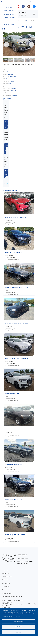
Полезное (4, 2)
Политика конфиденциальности (12, 596)
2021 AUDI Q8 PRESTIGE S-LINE (14, 464)
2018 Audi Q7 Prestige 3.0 (13, 499)
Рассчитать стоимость (6, 124)
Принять (18, 632)
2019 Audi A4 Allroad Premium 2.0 (16, 358)
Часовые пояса (9, 10)
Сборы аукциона (9, 14)
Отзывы (4, 590)
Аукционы (5, 570)
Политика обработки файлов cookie (12, 616)
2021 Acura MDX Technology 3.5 (15, 217)
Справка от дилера (9, 17)
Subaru (23, 21)
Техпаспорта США (9, 24)
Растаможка (5, 580)
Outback (28, 21)
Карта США (9, 7)
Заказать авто (6, 573)
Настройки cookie (18, 621)
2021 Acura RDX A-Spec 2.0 (13, 252)
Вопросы (13, 2)
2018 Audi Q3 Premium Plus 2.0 (15, 535)
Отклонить (18, 626)
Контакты (33, 2)
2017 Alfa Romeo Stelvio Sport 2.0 (16, 287)
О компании (23, 2)
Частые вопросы (7, 593)
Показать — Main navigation (34, 14)
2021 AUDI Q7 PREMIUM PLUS (14, 393)
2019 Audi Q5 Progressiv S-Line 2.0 (16, 323)
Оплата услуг (9, 21)
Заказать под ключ (6, 149)
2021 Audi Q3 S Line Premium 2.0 (15, 429)
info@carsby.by (6, 607)
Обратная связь (6, 576)
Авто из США (6, 583)
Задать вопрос (6, 173)
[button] (19, 44)
